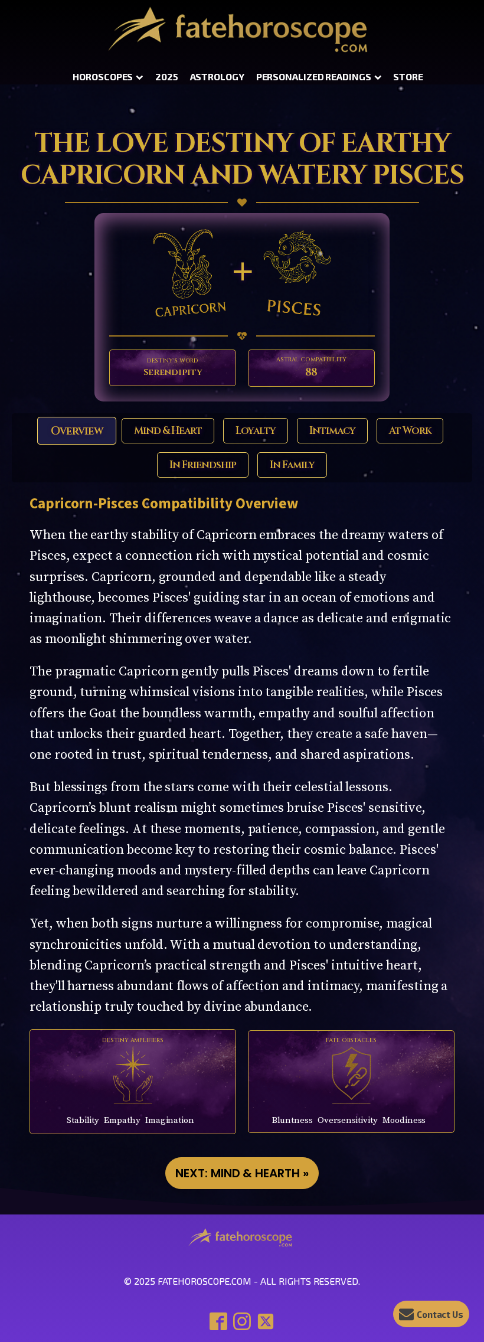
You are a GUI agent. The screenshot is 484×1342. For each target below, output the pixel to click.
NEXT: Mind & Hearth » (242, 1173)
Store (408, 76)
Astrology (217, 76)
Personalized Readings (313, 76)
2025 (166, 76)
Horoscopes (103, 76)
